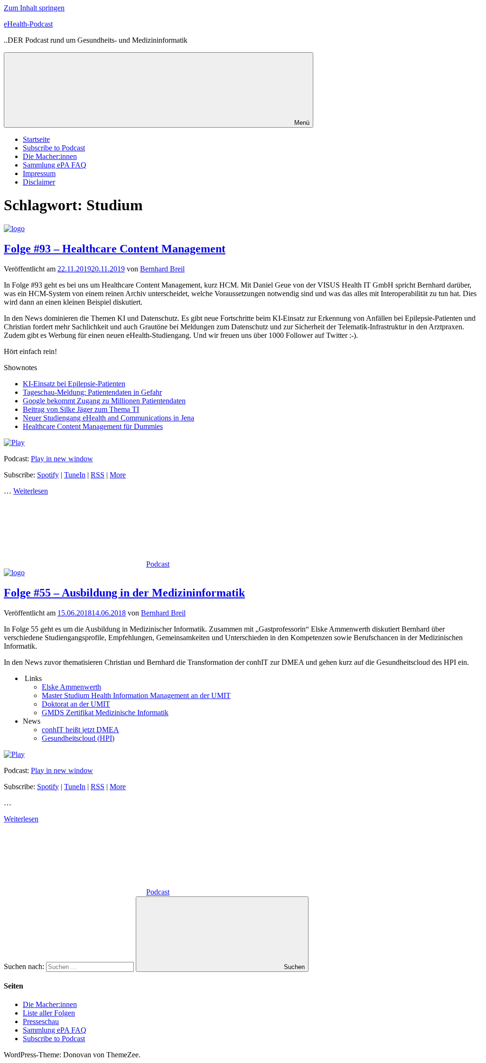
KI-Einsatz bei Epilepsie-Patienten (74, 384)
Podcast (157, 564)
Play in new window (62, 459)
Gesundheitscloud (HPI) (78, 738)
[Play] (14, 442)
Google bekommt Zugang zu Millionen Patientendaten (104, 401)
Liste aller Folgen (49, 1013)
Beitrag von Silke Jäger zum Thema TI (81, 409)
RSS (97, 475)
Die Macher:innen (50, 156)
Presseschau (41, 1021)
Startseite (36, 139)
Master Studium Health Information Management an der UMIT (136, 695)
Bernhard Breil (162, 269)
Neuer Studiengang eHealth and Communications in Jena (108, 418)
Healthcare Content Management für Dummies (93, 426)
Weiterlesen (30, 491)
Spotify (48, 475)
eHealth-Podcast (28, 24)
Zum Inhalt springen (34, 8)
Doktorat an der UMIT (76, 704)
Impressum (39, 173)
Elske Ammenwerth (71, 687)
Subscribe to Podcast (54, 148)
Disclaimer (39, 182)
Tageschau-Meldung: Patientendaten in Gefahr (92, 392)
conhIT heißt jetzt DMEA (80, 730)
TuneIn (74, 475)
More (118, 475)
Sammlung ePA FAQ (54, 165)
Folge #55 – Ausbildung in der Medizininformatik (124, 593)
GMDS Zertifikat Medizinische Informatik (105, 713)
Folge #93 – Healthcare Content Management (114, 248)
